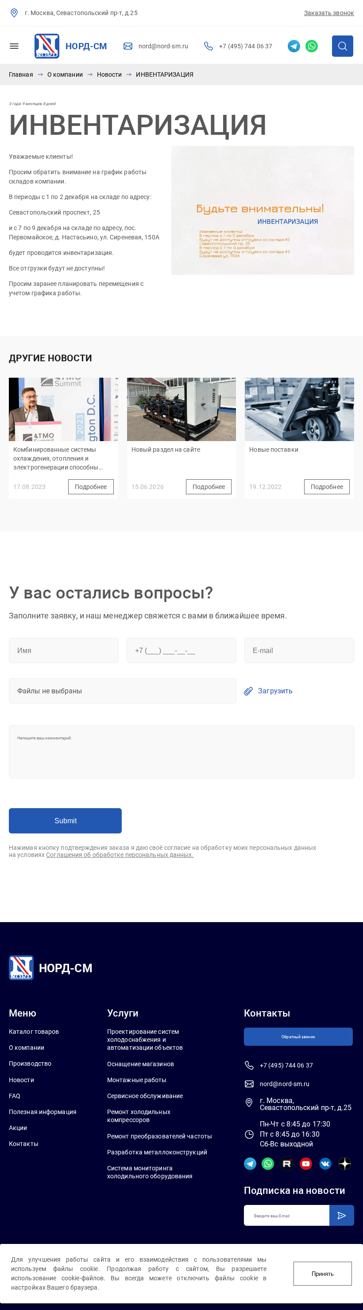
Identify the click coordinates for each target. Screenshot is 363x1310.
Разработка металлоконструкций (157, 1152)
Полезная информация (43, 1111)
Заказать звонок (329, 13)
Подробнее (91, 486)
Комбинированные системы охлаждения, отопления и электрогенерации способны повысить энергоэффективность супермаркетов (62, 459)
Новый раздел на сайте (165, 449)
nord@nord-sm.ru (164, 46)
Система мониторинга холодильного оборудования (150, 1172)
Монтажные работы (137, 1079)
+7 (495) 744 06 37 (245, 46)
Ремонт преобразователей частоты (159, 1136)
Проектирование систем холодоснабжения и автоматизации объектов (145, 1039)
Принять (323, 1274)
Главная (21, 74)
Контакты (24, 1143)
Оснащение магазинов (140, 1064)
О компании (65, 74)
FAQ (14, 1095)
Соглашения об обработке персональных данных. (119, 854)
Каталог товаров (34, 1031)
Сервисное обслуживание (145, 1095)
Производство (30, 1063)
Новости (109, 74)
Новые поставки (273, 449)
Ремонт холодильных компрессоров (138, 1115)
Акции (18, 1127)
